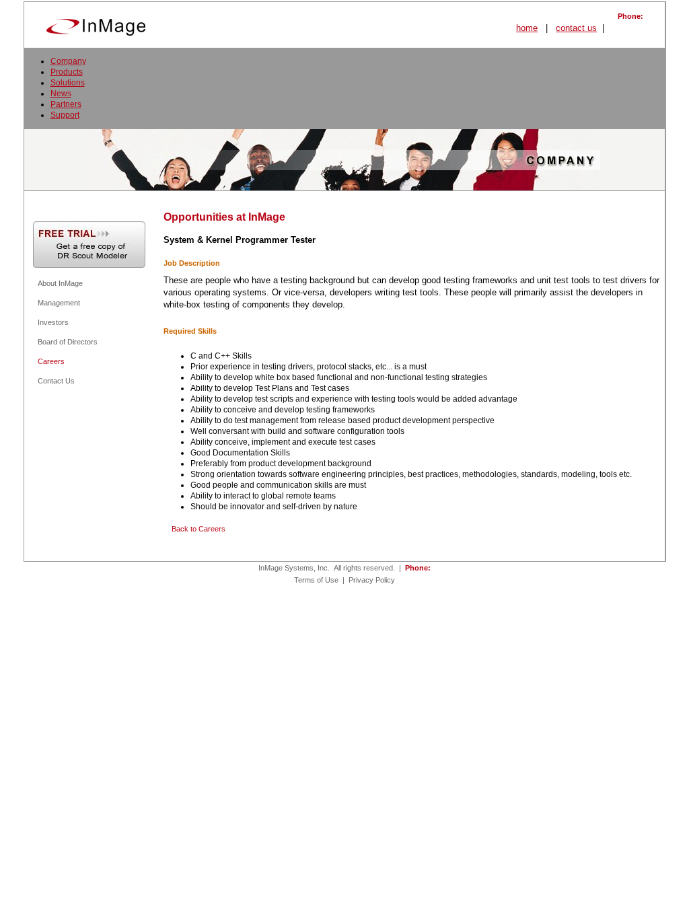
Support (64, 115)
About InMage (60, 283)
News (60, 93)
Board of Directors (68, 342)
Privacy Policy (372, 580)
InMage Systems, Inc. (294, 568)
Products (66, 72)
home (527, 28)
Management (59, 303)
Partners (65, 104)
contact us (576, 28)
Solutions (67, 82)
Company (68, 61)
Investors (53, 322)
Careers (51, 361)
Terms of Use (316, 580)
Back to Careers (198, 529)
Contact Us (56, 381)
